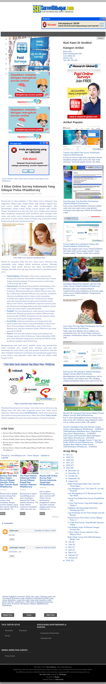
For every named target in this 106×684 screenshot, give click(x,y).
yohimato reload (17, 547)
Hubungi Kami (46, 638)
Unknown (14, 530)
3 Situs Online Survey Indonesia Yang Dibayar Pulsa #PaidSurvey (28, 188)
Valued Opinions (13, 276)
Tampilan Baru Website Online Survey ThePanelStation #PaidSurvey (78, 446)
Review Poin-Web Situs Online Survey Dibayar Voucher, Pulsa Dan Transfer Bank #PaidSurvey (9, 481)
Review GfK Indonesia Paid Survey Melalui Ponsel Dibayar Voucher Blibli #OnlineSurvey (83, 414)
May (70, 547)
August (71, 481)
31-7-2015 (3, 489)
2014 (68, 560)
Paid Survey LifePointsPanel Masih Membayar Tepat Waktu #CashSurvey (81, 437)
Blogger (57, 677)
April (70, 550)
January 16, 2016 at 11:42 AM (45, 547)
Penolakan (9, 631)
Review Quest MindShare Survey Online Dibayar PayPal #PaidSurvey (29, 433)
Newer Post (7, 615)
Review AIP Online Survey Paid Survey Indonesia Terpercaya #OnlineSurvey (48, 480)
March (71, 552)
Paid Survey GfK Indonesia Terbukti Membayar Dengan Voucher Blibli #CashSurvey (82, 373)
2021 (68, 455)
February (72, 555)
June (70, 544)
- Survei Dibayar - (33, 455)
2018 (68, 460)
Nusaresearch (12, 286)
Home (4, 179)
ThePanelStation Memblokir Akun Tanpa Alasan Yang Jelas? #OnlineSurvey (82, 432)
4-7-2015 (23, 489)
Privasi (7, 636)
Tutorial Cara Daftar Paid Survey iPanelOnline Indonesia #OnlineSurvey (81, 154)
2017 (68, 463)
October (71, 476)
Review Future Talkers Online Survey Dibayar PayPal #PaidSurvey (28, 436)
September (73, 478)
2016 (68, 465)
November (72, 473)
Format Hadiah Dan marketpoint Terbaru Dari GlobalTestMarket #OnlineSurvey (81, 245)
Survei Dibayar (51, 667)
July (70, 542)
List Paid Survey (31, 413)
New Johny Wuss (44, 674)
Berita (65, 51)
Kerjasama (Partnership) (50, 633)
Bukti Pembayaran (70, 54)
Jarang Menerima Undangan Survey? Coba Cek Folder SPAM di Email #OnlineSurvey (82, 441)
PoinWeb (10, 311)
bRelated (55, 517)
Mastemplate (59, 679)
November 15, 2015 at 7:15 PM (45, 530)
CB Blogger (63, 674)
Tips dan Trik (68, 60)
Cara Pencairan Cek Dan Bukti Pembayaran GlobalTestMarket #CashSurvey (80, 202)
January (71, 558)
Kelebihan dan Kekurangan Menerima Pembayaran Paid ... (82, 509)
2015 (68, 468)
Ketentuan (23, 631)
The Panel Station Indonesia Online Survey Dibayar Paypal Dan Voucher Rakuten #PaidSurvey (28, 481)
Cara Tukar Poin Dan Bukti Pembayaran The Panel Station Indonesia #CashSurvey (83, 327)
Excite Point (11, 321)
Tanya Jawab (51, 415)
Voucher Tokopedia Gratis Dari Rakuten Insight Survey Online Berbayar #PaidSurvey (82, 428)
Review (9, 179)
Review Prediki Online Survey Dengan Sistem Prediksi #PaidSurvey (28, 439)
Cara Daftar (67, 56)
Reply (12, 539)
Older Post (50, 615)
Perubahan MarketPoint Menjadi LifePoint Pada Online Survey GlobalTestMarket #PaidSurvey (82, 285)
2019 (68, 457)
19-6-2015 (43, 487)
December (72, 471)
